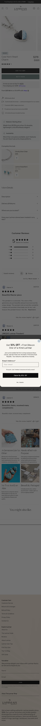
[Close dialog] (39, 341)
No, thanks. (20, 382)
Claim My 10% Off (20, 375)
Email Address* (9, 361)
